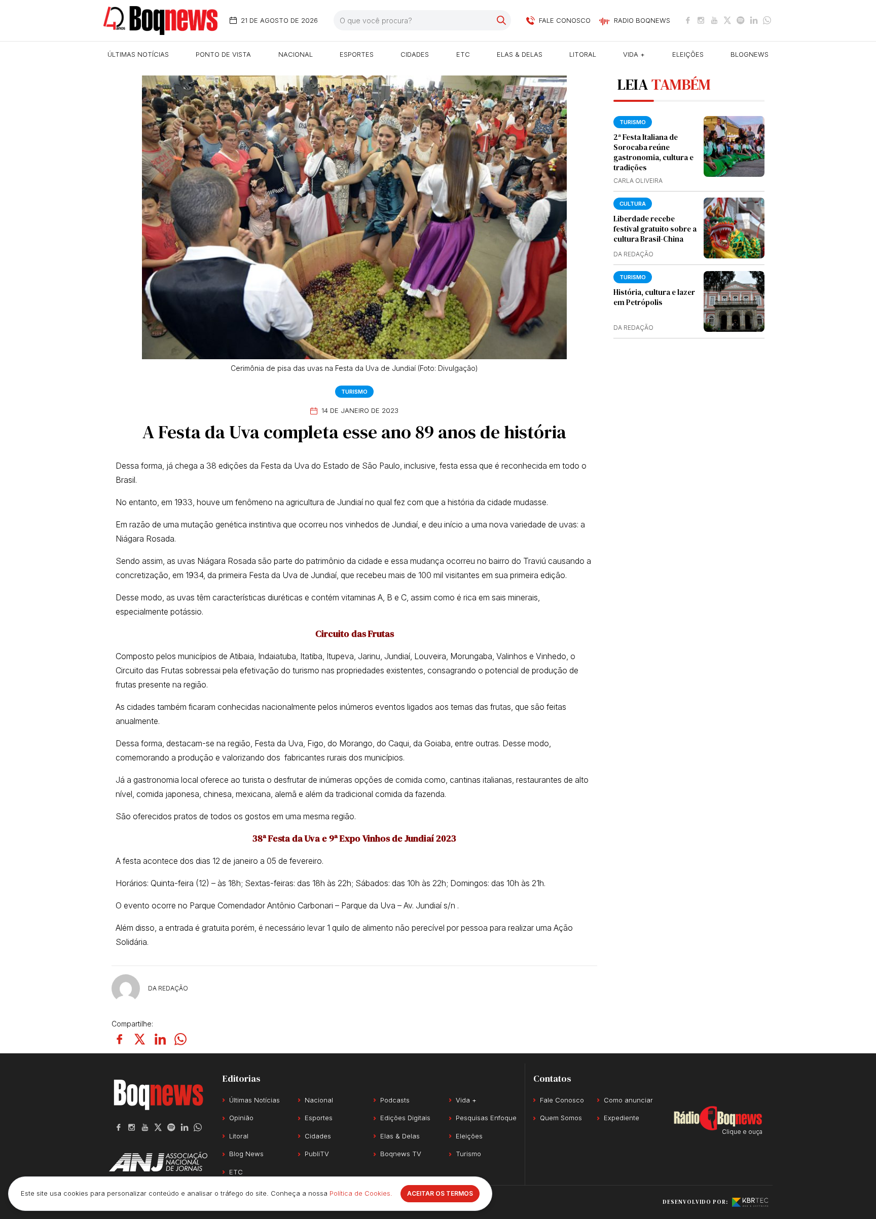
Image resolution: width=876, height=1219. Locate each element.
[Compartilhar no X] (140, 1039)
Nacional (295, 54)
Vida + (634, 54)
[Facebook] (688, 20)
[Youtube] (714, 20)
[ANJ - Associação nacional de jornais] (158, 1162)
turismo (632, 122)
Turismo (354, 391)
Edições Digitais (405, 1118)
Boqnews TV (400, 1154)
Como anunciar (628, 1100)
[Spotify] (740, 20)
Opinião (241, 1118)
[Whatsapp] (767, 20)
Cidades (414, 54)
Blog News (246, 1154)
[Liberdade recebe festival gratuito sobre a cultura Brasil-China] (734, 228)
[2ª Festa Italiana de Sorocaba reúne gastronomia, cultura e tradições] (734, 146)
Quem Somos (561, 1118)
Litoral (582, 54)
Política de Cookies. (361, 1193)
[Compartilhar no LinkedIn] (160, 1039)
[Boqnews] (160, 20)
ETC (463, 54)
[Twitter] (727, 20)
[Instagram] (701, 20)
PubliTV (317, 1154)
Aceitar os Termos (440, 1193)
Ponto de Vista (223, 54)
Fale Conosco (562, 1100)
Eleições (688, 54)
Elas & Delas (519, 54)
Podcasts (395, 1100)
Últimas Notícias (138, 54)
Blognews (750, 54)
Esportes (357, 54)
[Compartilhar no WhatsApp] (180, 1039)
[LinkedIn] (753, 20)
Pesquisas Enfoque (486, 1118)
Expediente (621, 1118)
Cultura (632, 203)
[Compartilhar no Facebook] (120, 1039)
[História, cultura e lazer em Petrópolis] (734, 301)
